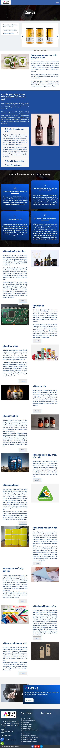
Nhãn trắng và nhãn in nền (45, 527)
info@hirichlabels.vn (10, 740)
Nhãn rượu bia (39, 386)
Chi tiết (23, 300)
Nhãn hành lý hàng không (44, 606)
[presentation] (22, 36)
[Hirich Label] (6, 2)
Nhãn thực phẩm (10, 345)
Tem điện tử (38, 305)
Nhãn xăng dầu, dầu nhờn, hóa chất (45, 455)
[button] (33, 50)
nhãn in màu (50, 556)
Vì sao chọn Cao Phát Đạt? (10, 30)
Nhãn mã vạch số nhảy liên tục (13, 569)
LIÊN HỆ (33, 688)
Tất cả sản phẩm (27, 718)
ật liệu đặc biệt (41, 333)
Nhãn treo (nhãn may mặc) (15, 643)
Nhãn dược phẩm (10, 415)
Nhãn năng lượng (11, 484)
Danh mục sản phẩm (8, 33)
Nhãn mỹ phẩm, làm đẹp (14, 251)
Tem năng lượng (27, 733)
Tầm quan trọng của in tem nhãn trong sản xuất (10, 25)
